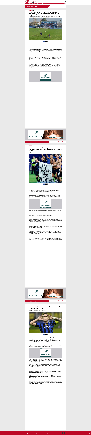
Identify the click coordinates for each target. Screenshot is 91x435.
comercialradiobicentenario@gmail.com (45, 433)
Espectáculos (38, 3)
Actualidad (26, 3)
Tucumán (45, 3)
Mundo (42, 3)
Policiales (30, 3)
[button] (65, 1)
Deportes (35, 3)
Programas (48, 3)
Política (33, 3)
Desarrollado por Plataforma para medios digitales (31, 433)
